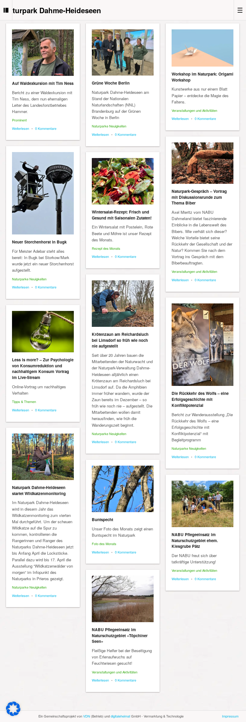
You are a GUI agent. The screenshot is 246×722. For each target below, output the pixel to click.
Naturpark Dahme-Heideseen (52, 10)
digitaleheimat (120, 716)
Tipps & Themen (24, 401)
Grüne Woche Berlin (111, 83)
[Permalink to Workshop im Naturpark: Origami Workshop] (202, 48)
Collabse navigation (240, 10)
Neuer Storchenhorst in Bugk (39, 242)
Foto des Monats (104, 543)
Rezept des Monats (106, 248)
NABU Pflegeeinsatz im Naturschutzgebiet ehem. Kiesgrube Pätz (195, 540)
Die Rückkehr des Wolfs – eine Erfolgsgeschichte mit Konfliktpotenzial (200, 399)
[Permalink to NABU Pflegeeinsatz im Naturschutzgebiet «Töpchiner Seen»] (123, 599)
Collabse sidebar (6, 10)
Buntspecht (102, 519)
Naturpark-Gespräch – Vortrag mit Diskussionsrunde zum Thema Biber (199, 197)
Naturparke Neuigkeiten (109, 126)
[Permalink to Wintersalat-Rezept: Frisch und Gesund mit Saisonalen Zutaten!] (123, 181)
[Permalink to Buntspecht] (123, 489)
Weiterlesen (20, 128)
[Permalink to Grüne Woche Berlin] (123, 52)
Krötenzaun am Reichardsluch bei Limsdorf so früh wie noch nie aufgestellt (120, 340)
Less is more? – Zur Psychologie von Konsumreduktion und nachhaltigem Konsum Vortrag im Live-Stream (43, 368)
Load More (123, 704)
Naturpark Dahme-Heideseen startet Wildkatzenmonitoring (39, 490)
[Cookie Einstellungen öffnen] (13, 714)
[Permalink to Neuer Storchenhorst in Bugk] (43, 193)
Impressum (230, 716)
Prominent (19, 120)
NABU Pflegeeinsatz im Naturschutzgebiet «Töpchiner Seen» (120, 635)
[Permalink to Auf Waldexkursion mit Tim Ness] (43, 52)
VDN (86, 716)
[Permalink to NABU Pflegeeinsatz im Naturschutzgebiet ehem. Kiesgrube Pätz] (202, 504)
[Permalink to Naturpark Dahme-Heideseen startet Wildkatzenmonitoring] (43, 457)
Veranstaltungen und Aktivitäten (194, 110)
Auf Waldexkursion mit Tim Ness (43, 83)
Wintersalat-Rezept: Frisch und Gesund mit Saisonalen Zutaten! (122, 215)
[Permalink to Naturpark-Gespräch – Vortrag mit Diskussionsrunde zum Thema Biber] (202, 163)
